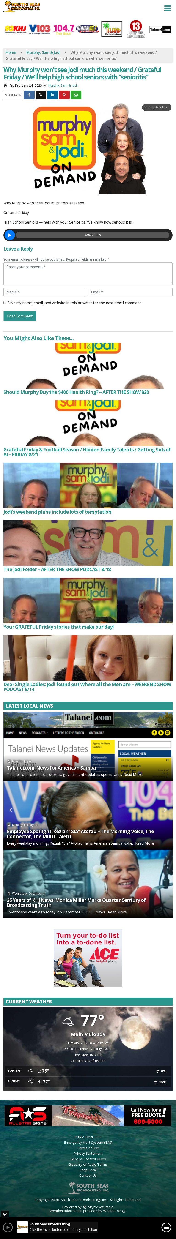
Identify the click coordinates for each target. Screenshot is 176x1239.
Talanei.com (17, 774)
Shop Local (88, 1170)
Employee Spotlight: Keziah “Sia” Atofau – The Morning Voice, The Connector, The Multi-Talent (80, 834)
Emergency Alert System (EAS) (88, 1142)
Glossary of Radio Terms (88, 1164)
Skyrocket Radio (100, 1207)
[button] (167, 8)
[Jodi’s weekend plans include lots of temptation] (88, 485)
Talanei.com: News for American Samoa (51, 767)
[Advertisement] (88, 958)
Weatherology (114, 1210)
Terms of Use (88, 1148)
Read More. (133, 774)
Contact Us (88, 1175)
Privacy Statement (88, 1153)
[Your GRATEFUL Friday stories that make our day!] (88, 600)
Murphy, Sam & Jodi (62, 85)
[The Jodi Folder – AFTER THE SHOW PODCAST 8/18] (88, 543)
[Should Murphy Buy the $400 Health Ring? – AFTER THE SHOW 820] (88, 366)
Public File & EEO (88, 1137)
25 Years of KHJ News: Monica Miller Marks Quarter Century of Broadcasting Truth (76, 902)
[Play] (10, 235)
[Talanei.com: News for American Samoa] (88, 746)
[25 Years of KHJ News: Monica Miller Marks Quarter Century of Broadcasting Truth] (88, 884)
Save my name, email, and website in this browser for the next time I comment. (74, 302)
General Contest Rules (88, 1159)
